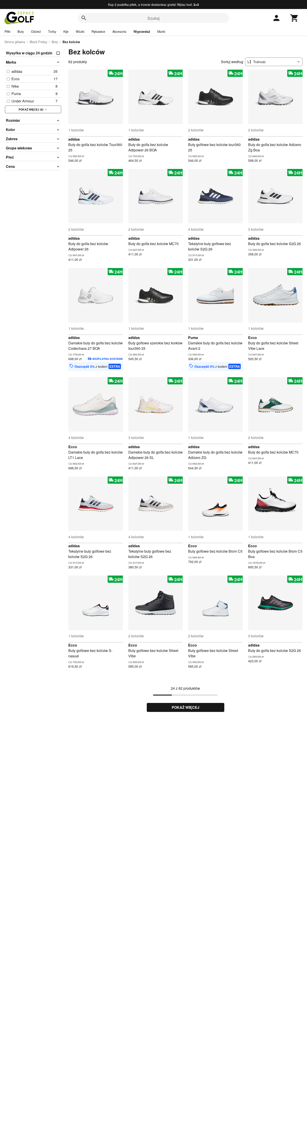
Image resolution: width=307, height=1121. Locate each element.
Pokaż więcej (185, 707)
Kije (66, 31)
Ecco (252, 337)
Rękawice (98, 31)
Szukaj (153, 18)
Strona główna (14, 42)
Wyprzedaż (141, 31)
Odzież (36, 31)
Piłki (7, 31)
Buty (21, 31)
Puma (193, 337)
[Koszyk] (294, 17)
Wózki (80, 31)
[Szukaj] (84, 18)
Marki (161, 31)
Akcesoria (119, 31)
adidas (74, 139)
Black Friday (38, 42)
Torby (52, 31)
